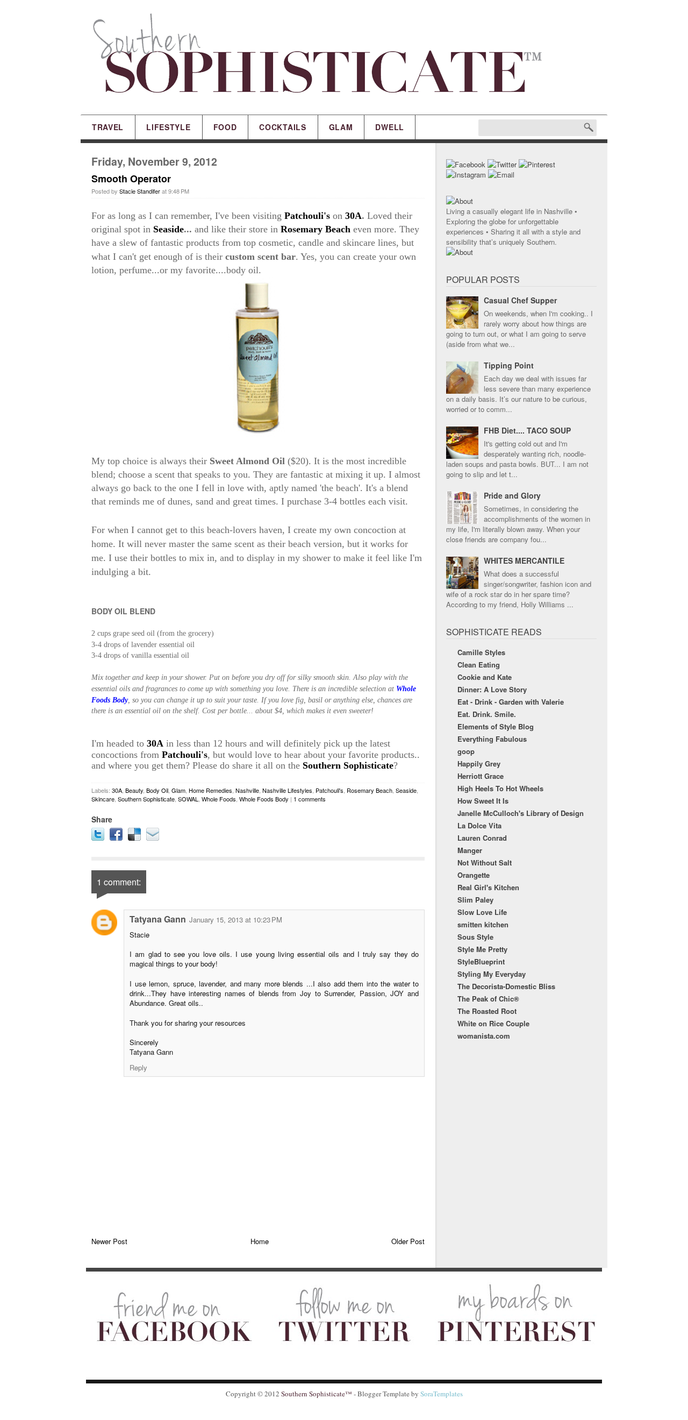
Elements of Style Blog (495, 726)
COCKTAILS (282, 127)
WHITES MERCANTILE (524, 560)
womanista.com (483, 1036)
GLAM (341, 127)
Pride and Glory (512, 495)
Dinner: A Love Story (492, 689)
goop (466, 751)
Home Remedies (210, 790)
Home (259, 1241)
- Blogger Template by (407, 1393)
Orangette (473, 875)
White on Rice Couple (493, 1023)
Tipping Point (509, 365)
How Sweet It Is (482, 801)
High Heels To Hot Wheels (500, 788)
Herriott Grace (480, 776)
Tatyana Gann (158, 919)
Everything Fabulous (492, 739)
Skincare (102, 798)
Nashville (247, 790)
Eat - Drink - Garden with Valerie (510, 702)
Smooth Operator (131, 179)
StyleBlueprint (481, 961)
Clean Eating (478, 664)
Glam (178, 790)
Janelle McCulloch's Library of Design (520, 813)
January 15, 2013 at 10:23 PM (235, 919)
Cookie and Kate (484, 677)
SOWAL (188, 798)
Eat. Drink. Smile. (486, 714)
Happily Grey (478, 763)
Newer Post (109, 1241)
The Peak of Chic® (488, 998)
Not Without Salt (484, 862)
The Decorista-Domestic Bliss (506, 986)
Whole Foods (219, 798)
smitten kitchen (482, 924)
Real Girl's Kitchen (488, 887)
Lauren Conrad (482, 838)
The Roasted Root (487, 1011)
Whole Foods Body (264, 798)
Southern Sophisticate (348, 765)
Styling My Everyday (491, 974)
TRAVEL (108, 127)
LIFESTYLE (168, 127)
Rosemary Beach (315, 229)
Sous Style (475, 937)
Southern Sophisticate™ (316, 1393)
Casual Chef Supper (520, 300)
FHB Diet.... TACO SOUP (527, 430)
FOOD (225, 127)
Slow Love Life (482, 912)
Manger (469, 850)
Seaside (168, 229)
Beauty (134, 790)
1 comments (309, 798)
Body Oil (157, 790)
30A (353, 215)
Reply (138, 1067)
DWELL (389, 127)
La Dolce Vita (479, 825)
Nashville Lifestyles (287, 790)
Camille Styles (481, 652)
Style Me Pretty (482, 949)
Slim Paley (475, 899)
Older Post (408, 1241)
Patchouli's (307, 215)
